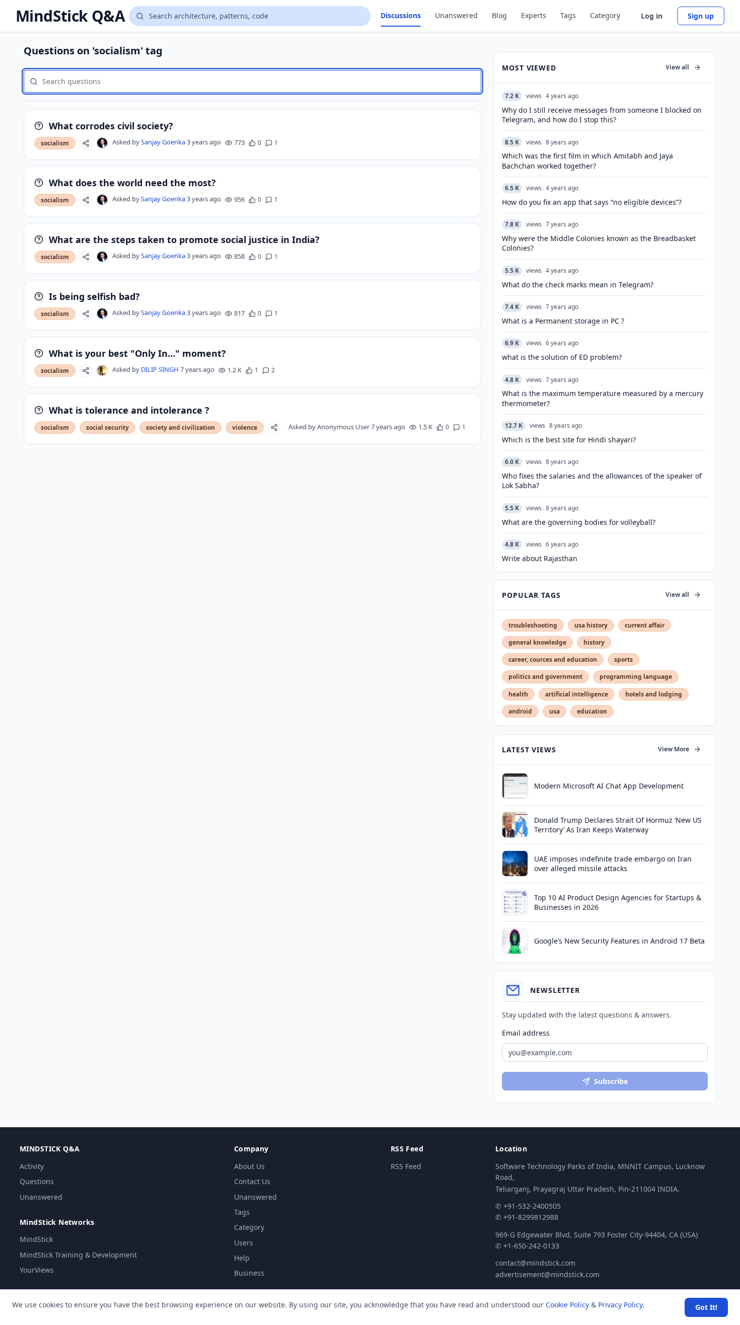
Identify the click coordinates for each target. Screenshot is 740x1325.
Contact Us (252, 1181)
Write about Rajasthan (539, 558)
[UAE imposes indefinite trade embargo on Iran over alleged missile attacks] (515, 863)
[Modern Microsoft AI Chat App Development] (515, 786)
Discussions (401, 15)
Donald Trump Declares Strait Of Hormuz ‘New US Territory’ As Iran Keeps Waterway (618, 824)
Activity (32, 1166)
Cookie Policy (567, 1304)
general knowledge (537, 642)
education (592, 711)
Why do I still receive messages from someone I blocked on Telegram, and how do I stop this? (602, 114)
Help (242, 1258)
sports (623, 659)
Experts (533, 15)
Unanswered (456, 15)
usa (554, 711)
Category (605, 15)
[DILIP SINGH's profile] (102, 370)
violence (244, 427)
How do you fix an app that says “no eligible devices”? (592, 202)
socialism (55, 143)
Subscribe (611, 1081)
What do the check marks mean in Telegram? (577, 284)
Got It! (706, 1307)
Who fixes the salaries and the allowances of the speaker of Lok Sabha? (602, 480)
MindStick (36, 1239)
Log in (651, 16)
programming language (636, 676)
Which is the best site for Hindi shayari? (569, 439)
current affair (644, 625)
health (518, 694)
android (520, 711)
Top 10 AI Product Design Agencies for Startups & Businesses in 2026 (617, 902)
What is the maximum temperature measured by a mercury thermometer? (602, 398)
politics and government (545, 676)
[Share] (86, 143)
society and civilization (180, 427)
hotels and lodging (653, 694)
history (594, 642)
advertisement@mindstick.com (547, 1274)
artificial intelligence (576, 694)
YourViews (37, 1270)
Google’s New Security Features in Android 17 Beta (619, 941)
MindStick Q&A (70, 16)
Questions (37, 1181)
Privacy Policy (620, 1304)
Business (249, 1273)
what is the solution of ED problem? (562, 357)
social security (107, 427)
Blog (499, 15)
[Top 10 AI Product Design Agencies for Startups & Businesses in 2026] (515, 902)
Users (243, 1243)
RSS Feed (406, 1166)
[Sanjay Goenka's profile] (102, 143)
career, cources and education (552, 659)
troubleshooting (532, 625)
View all (677, 67)
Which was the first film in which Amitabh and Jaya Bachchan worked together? (587, 160)
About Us (249, 1166)
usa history (591, 625)
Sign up (701, 16)
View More (673, 749)
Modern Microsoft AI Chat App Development (609, 786)
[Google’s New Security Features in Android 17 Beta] (515, 941)
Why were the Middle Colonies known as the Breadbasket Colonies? (599, 243)
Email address (526, 1033)
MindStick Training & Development (78, 1255)
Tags (568, 15)
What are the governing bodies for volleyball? (578, 522)
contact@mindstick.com (535, 1263)
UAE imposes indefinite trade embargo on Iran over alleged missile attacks (613, 863)
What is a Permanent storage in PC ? (563, 321)
